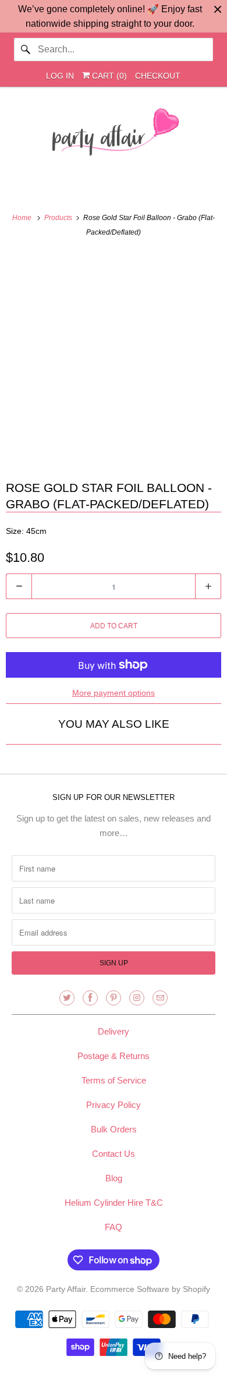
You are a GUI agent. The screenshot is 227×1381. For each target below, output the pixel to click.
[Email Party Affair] (160, 997)
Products (59, 218)
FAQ (113, 1227)
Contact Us (113, 1154)
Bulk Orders (114, 1129)
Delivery (113, 1031)
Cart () (108, 75)
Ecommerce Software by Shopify (150, 1289)
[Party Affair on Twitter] (67, 997)
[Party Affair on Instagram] (136, 997)
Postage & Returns (113, 1056)
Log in (60, 75)
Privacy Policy (113, 1105)
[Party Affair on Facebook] (90, 997)
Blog (113, 1178)
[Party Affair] (114, 135)
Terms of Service (113, 1080)
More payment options (113, 692)
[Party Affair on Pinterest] (113, 997)
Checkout (157, 75)
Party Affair (66, 1289)
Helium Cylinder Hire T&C (114, 1203)
